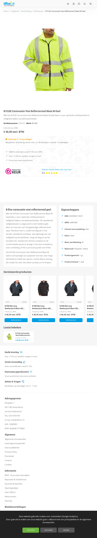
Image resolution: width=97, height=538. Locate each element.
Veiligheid (15, 11)
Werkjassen (38, 11)
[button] (16, 320)
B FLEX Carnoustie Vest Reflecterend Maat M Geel (22, 334)
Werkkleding (26, 11)
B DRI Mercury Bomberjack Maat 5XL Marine (69, 307)
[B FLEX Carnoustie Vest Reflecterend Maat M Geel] (9, 337)
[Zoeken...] (85, 3)
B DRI (7, 302)
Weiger (66, 530)
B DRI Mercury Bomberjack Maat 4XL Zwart (41, 307)
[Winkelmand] (90, 3)
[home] (6, 11)
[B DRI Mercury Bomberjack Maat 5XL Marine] (71, 288)
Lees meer (48, 530)
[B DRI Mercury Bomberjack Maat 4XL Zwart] (43, 288)
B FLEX (34, 123)
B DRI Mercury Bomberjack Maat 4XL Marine (14, 307)
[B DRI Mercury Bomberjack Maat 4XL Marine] (16, 288)
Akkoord (31, 530)
